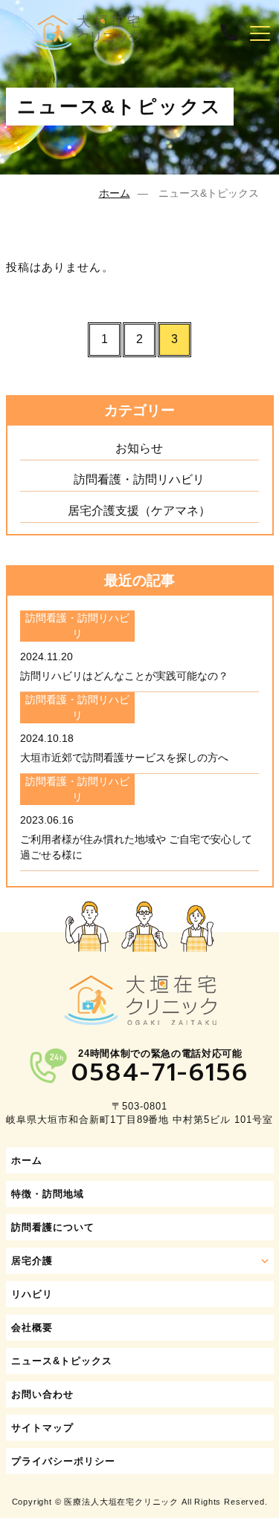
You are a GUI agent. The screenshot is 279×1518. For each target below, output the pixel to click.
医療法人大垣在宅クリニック (121, 1501)
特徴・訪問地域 (47, 1193)
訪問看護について (52, 1227)
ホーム (114, 193)
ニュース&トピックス (61, 1360)
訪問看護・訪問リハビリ (139, 479)
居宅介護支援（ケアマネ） (139, 510)
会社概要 (32, 1327)
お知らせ (139, 448)
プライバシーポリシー (63, 1461)
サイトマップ (42, 1427)
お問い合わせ (42, 1394)
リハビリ (32, 1294)
